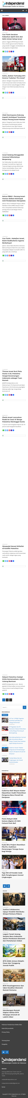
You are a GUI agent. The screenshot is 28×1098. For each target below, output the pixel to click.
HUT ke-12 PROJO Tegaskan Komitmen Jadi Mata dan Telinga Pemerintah (16, 720)
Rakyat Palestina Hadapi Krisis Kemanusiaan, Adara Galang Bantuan (13, 679)
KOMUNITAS (5, 770)
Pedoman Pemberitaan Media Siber (12, 1024)
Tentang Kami (6, 1040)
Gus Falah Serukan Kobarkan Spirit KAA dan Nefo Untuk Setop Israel (12, 37)
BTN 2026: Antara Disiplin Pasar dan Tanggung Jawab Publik (13, 963)
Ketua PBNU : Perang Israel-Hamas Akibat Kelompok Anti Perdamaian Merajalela (13, 198)
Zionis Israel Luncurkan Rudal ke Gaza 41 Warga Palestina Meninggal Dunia (13, 419)
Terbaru (5, 715)
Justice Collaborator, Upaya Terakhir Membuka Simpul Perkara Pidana (13, 912)
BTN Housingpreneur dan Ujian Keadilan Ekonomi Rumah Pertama (13, 988)
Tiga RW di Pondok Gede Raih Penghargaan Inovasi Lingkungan (12, 875)
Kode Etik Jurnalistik (7, 1028)
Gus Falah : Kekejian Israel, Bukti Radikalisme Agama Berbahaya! (13, 240)
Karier (3, 1087)
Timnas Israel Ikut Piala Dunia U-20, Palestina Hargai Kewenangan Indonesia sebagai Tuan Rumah (12, 375)
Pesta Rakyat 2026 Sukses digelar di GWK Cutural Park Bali (11, 821)
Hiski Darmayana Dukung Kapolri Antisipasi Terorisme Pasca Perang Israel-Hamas (14, 117)
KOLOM (5, 891)
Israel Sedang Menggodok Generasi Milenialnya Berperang (13, 157)
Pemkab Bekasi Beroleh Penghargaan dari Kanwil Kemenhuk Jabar (16, 760)
